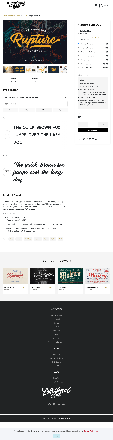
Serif (60, 239)
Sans (45, 239)
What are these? (94, 38)
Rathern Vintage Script (10, 287)
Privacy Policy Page (91, 431)
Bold (11, 239)
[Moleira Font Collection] (70, 276)
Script (53, 239)
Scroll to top (111, 316)
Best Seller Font (56, 315)
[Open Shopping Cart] (95, 5)
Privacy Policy (57, 378)
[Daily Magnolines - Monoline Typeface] (42, 276)
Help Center (56, 362)
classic (19, 239)
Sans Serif (56, 330)
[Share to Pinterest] (93, 139)
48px (43, 110)
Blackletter (56, 338)
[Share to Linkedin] (84, 139)
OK (57, 436)
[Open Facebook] (49, 405)
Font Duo (28, 239)
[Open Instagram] (54, 405)
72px (60, 110)
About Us (56, 354)
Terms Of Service (56, 382)
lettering (37, 239)
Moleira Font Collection (66, 287)
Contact (56, 366)
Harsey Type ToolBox (93, 287)
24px (10, 110)
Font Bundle (56, 319)
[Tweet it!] (90, 139)
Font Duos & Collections (56, 342)
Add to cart (92, 130)
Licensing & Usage (56, 358)
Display (56, 327)
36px (27, 110)
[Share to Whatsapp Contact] (96, 139)
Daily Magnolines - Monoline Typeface (38, 287)
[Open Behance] (58, 405)
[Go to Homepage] (16, 8)
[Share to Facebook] (87, 139)
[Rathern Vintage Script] (15, 276)
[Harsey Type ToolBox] (97, 276)
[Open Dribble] (63, 405)
